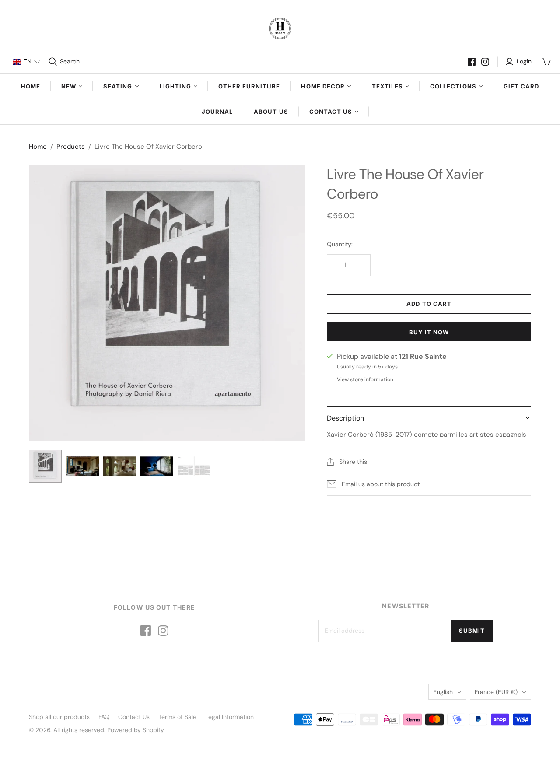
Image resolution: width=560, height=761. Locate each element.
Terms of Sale (177, 717)
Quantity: (340, 244)
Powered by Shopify (135, 730)
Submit (472, 630)
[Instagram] (485, 62)
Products (70, 146)
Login (524, 61)
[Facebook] (471, 62)
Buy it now (429, 332)
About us (271, 111)
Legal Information (229, 717)
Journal (217, 111)
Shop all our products (59, 717)
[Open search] (53, 61)
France (496, 692)
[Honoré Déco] (280, 28)
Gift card (521, 86)
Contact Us (134, 717)
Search (70, 61)
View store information (365, 379)
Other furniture (249, 86)
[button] (26, 61)
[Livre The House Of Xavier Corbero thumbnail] (45, 466)
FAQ (103, 717)
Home (30, 86)
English (443, 692)
